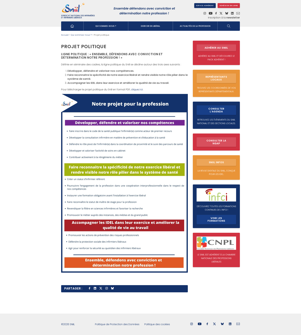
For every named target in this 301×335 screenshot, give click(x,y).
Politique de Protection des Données (117, 324)
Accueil (65, 34)
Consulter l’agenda (216, 110)
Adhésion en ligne (228, 5)
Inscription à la (224, 17)
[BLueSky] (222, 324)
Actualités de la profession (195, 26)
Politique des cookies (157, 324)
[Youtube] (210, 13)
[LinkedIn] (232, 13)
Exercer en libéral (150, 26)
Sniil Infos (216, 162)
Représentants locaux (216, 78)
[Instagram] (204, 13)
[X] (221, 13)
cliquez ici (137, 89)
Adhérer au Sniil (216, 48)
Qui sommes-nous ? (105, 26)
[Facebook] (216, 13)
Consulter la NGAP (216, 142)
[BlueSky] (226, 13)
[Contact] (238, 13)
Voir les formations (216, 219)
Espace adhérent (205, 5)
